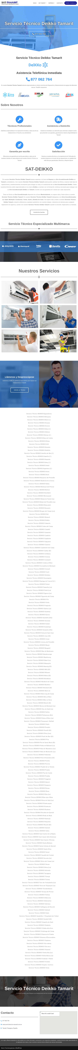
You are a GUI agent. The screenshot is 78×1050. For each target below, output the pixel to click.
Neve (2, 1048)
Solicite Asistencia (70, 3)
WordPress (19, 1048)
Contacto (60, 3)
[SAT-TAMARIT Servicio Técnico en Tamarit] (10, 3)
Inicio (34, 3)
